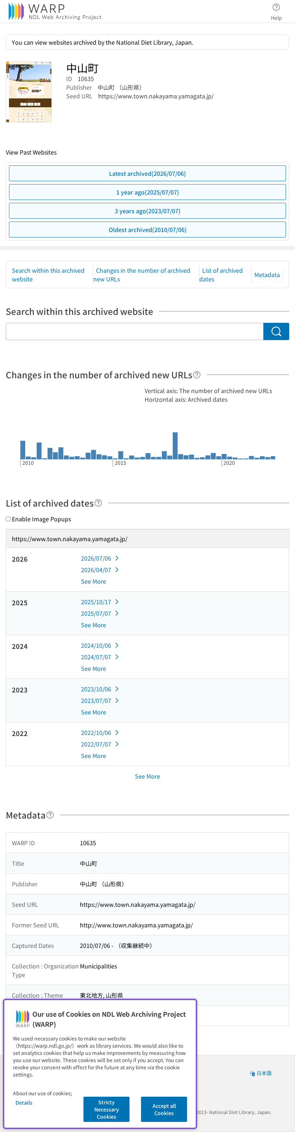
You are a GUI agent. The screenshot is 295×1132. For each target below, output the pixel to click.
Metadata (267, 274)
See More (93, 581)
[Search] (276, 331)
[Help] (196, 374)
